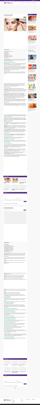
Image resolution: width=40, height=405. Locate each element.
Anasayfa (5, 208)
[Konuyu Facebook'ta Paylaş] (23, 17)
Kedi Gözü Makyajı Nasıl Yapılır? (15, 182)
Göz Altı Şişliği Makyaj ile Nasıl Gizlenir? (7, 182)
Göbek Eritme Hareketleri (30, 69)
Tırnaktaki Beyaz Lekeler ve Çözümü (32, 40)
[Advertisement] (17, 9)
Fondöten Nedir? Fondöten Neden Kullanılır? (8, 51)
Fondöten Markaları (6, 53)
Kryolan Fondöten (6, 57)
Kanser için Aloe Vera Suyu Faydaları (7, 245)
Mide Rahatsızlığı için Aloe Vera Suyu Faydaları (8, 248)
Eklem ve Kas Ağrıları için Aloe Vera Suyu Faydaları (9, 246)
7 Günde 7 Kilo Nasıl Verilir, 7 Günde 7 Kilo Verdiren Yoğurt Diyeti (32, 89)
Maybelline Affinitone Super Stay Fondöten (8, 56)
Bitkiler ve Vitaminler (8, 208)
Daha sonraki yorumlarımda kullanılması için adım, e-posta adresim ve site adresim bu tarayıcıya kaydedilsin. (14, 382)
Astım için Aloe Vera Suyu (6, 251)
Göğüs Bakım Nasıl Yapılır (30, 50)
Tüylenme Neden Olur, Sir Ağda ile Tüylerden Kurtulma (31, 99)
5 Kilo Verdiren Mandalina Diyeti (31, 108)
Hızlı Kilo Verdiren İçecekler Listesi (22, 365)
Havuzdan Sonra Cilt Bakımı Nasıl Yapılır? (31, 60)
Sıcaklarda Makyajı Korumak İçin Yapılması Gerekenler (22, 182)
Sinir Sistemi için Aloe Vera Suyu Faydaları (8, 247)
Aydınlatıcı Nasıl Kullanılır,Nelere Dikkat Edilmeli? (15, 189)
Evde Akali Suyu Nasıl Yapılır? (22, 371)
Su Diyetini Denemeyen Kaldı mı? (7, 371)
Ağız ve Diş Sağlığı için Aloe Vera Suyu (8, 250)
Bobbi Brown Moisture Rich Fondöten (8, 55)
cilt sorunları (12, 63)
